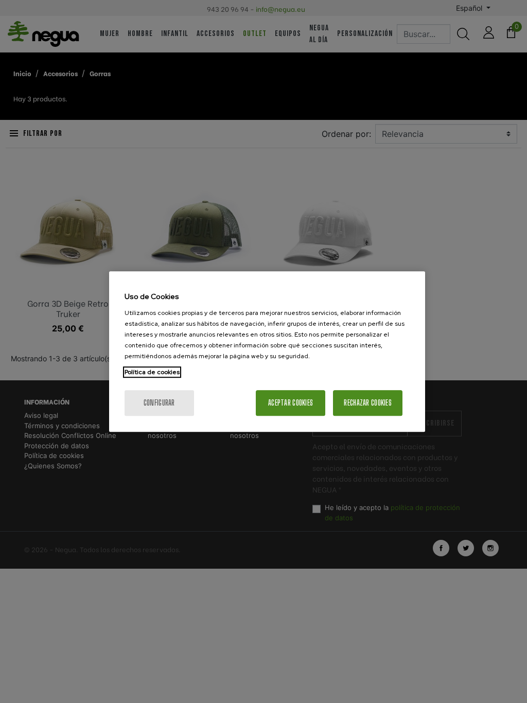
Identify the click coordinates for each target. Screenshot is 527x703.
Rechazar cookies (367, 402)
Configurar (159, 402)
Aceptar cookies (290, 402)
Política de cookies (152, 372)
